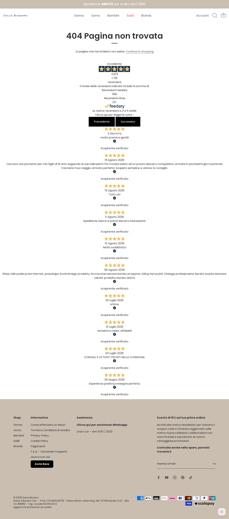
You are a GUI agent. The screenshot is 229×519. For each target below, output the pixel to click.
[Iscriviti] (214, 463)
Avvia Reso (42, 464)
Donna (79, 16)
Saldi (130, 16)
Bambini (113, 16)
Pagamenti (38, 446)
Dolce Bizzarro (30, 497)
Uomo (95, 16)
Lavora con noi (40, 457)
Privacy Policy (40, 436)
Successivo (128, 122)
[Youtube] (166, 477)
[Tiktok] (190, 477)
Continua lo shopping (140, 51)
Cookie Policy (39, 441)
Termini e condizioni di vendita (50, 430)
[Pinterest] (182, 477)
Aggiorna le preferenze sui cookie (32, 507)
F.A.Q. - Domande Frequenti (49, 452)
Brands (146, 16)
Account (202, 16)
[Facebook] (158, 477)
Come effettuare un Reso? (48, 425)
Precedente (102, 122)
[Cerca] (214, 15)
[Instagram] (174, 477)
